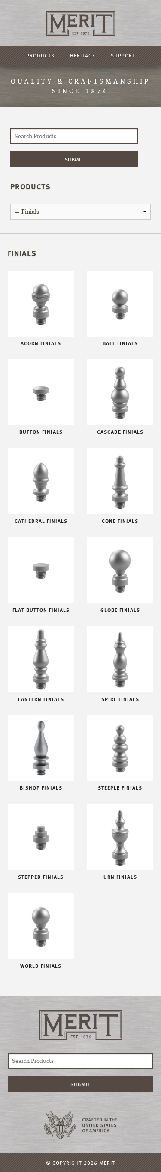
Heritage (82, 55)
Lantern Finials (41, 699)
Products (40, 55)
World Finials (40, 966)
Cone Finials (120, 521)
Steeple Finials (120, 787)
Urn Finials (120, 877)
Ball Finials (120, 343)
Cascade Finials (120, 432)
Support (123, 55)
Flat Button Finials (41, 610)
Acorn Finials (41, 343)
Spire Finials (120, 699)
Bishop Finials (41, 787)
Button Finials (41, 432)
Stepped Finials (41, 877)
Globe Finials (120, 610)
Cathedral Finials (41, 521)
